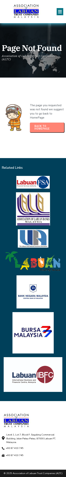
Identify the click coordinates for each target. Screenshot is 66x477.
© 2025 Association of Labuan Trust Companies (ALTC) (33, 473)
